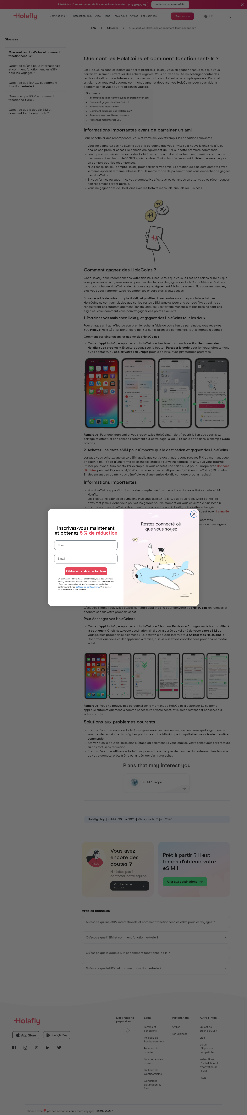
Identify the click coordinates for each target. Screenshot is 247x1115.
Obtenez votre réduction (86, 571)
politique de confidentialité (87, 587)
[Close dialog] (193, 514)
